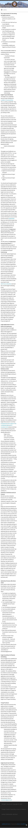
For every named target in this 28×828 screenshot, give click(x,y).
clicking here (11, 218)
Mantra (18, 824)
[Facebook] (26, 3)
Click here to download (6, 283)
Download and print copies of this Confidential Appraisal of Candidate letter (8, 425)
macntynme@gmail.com (6, 800)
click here (15, 814)
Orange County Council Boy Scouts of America (14, 809)
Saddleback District (6, 824)
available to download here (7, 100)
